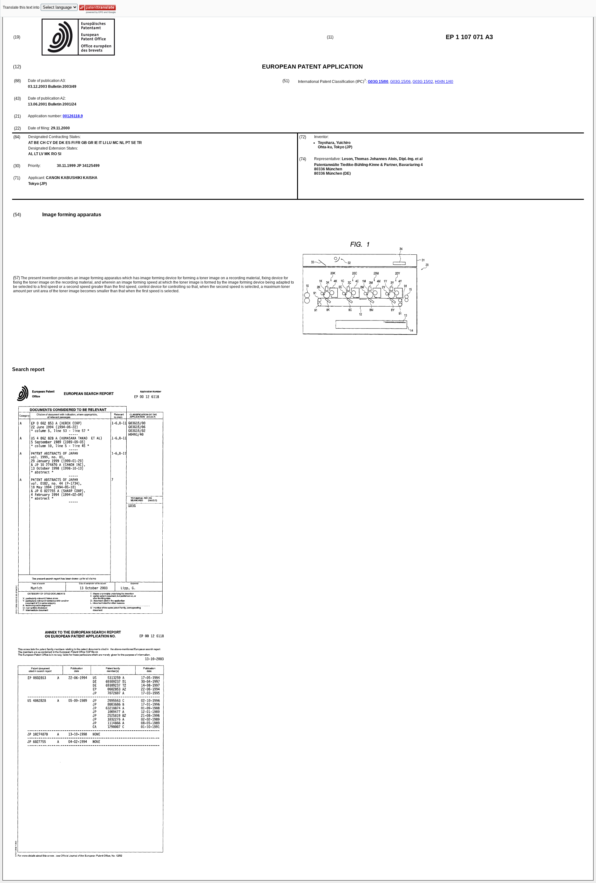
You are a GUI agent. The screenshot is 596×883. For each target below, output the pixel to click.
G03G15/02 (423, 81)
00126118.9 (73, 116)
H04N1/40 (444, 81)
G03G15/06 (400, 81)
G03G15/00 (378, 81)
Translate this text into (21, 7)
